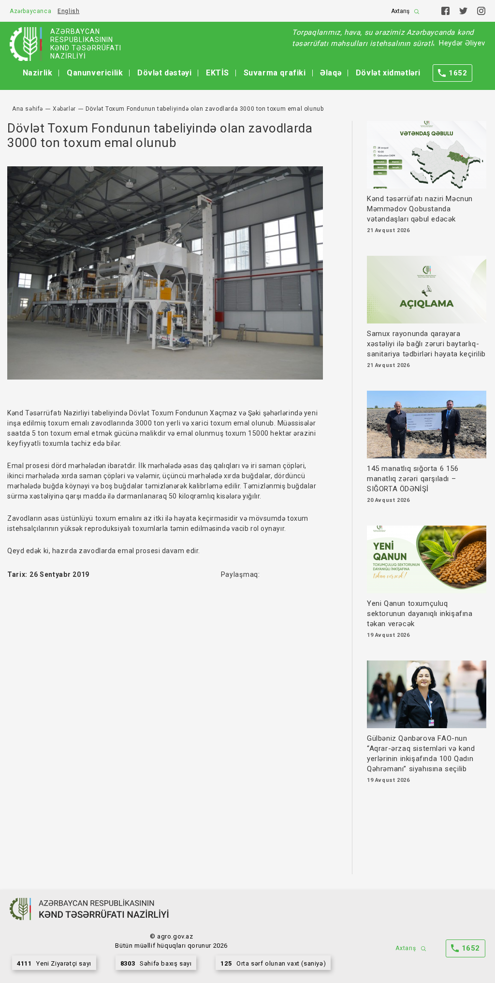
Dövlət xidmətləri (388, 72)
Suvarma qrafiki (275, 72)
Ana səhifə (27, 108)
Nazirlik (38, 72)
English (68, 11)
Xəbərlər (64, 108)
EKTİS (217, 72)
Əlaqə (330, 72)
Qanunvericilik (95, 72)
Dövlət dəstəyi (164, 72)
